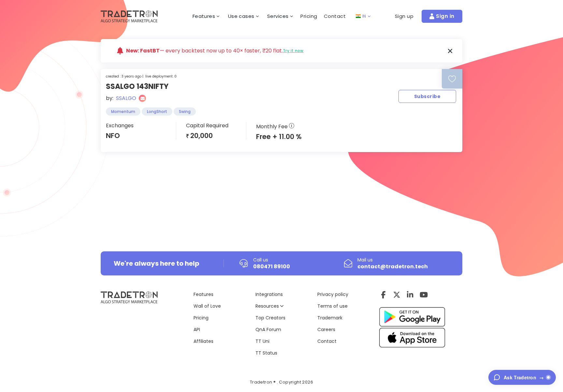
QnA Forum (268, 329)
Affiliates (203, 341)
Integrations (269, 294)
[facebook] (383, 294)
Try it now (293, 50)
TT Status (266, 353)
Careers (326, 329)
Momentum (123, 111)
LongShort (157, 111)
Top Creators (270, 318)
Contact (335, 16)
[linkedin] (410, 294)
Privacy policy (332, 294)
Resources (267, 306)
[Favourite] (452, 79)
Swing (185, 111)
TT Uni (262, 341)
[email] (142, 98)
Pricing (308, 16)
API (197, 329)
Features (203, 294)
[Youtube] (424, 294)
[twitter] (397, 294)
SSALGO (126, 98)
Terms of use (332, 306)
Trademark (329, 318)
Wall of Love (207, 306)
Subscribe (427, 96)
